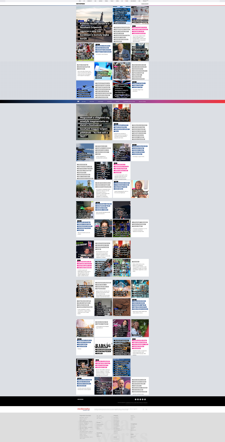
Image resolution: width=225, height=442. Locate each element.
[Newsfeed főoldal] (80, 399)
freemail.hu (133, 425)
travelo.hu (115, 427)
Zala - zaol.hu (99, 418)
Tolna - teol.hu (82, 438)
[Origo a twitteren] (138, 399)
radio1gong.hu (133, 436)
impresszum (141, 402)
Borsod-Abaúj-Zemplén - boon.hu (86, 421)
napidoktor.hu (116, 424)
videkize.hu (116, 431)
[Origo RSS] (145, 399)
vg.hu (98, 434)
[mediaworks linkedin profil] (146, 409)
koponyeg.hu (133, 427)
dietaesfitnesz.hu (117, 428)
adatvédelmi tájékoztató (121, 402)
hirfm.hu (132, 437)
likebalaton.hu (116, 423)
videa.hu (132, 428)
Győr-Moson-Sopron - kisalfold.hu (86, 427)
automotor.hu (116, 418)
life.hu (132, 418)
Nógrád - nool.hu (83, 434)
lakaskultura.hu (116, 420)
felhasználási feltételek (129, 402)
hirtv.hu (98, 427)
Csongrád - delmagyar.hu (84, 423)
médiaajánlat (145, 402)
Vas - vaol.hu (99, 415)
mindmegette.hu (117, 425)
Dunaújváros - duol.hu (84, 424)
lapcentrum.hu (133, 430)
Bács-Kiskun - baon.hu (84, 417)
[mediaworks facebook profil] (143, 409)
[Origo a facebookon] (135, 399)
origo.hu (98, 428)
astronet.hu (116, 417)
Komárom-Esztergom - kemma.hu (86, 432)
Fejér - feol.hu (82, 425)
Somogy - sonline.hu (83, 435)
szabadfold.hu (99, 425)
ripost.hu (132, 415)
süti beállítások (136, 402)
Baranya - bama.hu (83, 418)
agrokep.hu (99, 436)
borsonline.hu (116, 438)
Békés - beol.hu (82, 420)
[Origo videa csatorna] (142, 399)
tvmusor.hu (116, 432)
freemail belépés (145, 3)
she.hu (132, 419)
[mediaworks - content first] (84, 409)
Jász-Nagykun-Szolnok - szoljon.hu (86, 431)
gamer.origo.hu (116, 421)
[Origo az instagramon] (140, 399)
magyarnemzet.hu (100, 424)
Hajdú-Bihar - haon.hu (84, 428)
